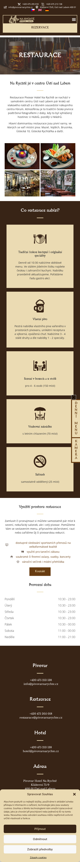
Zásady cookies (38, 857)
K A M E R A (76, 450)
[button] (74, 794)
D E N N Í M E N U (76, 418)
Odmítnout (40, 839)
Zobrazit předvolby (40, 849)
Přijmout (40, 829)
